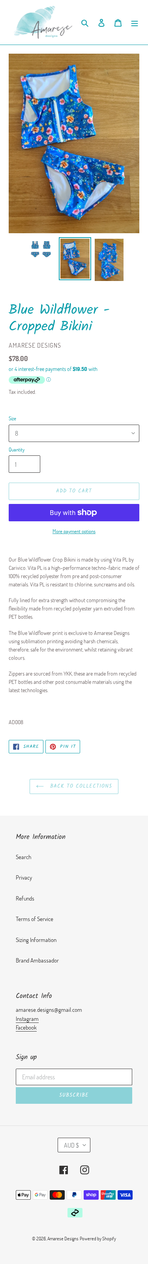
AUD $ (71, 1145)
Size (12, 418)
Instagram (27, 1018)
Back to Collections (80, 786)
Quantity (16, 449)
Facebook (26, 1027)
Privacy (24, 877)
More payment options (74, 531)
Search (23, 857)
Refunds (25, 898)
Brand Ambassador (37, 960)
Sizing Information (36, 940)
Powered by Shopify (98, 1238)
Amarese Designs (63, 1238)
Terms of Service (34, 919)
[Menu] (134, 22)
